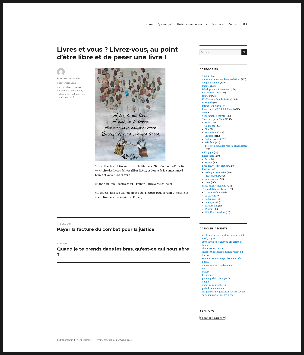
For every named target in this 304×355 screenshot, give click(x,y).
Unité (71, 97)
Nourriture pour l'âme (213, 119)
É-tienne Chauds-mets (68, 78)
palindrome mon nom (213, 288)
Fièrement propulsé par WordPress (113, 340)
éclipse (205, 271)
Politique (206, 169)
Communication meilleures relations (221, 79)
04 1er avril (210, 199)
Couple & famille (210, 82)
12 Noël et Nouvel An (215, 212)
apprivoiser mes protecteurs (217, 265)
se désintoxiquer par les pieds (217, 295)
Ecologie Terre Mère (215, 172)
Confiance (210, 126)
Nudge (205, 281)
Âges (207, 159)
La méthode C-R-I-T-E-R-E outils (218, 109)
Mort (204, 112)
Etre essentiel (75, 90)
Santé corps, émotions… (214, 185)
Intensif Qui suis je (211, 106)
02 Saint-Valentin (214, 192)
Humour (206, 96)
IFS (245, 24)
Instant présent (213, 139)
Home (149, 24)
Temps (208, 162)
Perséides (207, 275)
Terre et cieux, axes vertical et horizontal (226, 146)
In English (207, 102)
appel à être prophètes (214, 285)
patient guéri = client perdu (216, 278)
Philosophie (63, 94)
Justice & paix (212, 175)
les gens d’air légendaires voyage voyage (223, 291)
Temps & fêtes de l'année (215, 189)
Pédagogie (207, 152)
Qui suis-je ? (165, 24)
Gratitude (210, 136)
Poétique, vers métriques (215, 166)
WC (204, 268)
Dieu (207, 129)
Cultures (206, 86)
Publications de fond (190, 24)
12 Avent (209, 209)
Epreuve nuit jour (211, 92)
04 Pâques (210, 202)
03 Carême (210, 195)
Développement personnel (216, 89)
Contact (233, 24)
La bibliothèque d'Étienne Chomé (74, 340)
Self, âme (210, 142)
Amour (60, 87)
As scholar (217, 24)
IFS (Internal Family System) (217, 99)
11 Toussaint (211, 205)
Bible (207, 122)
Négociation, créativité (213, 116)
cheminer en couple (212, 248)
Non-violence (211, 179)
